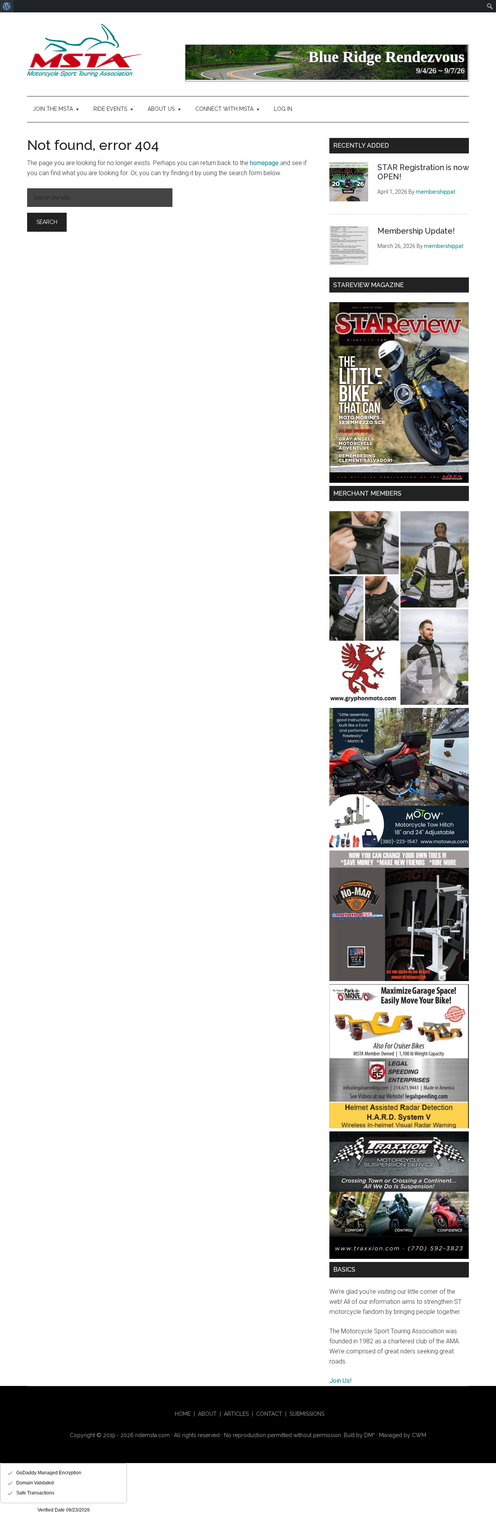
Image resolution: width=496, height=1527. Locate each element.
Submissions (306, 1414)
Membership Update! (416, 231)
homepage (264, 163)
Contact (269, 1414)
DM (369, 1435)
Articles (236, 1414)
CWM (419, 1435)
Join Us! (340, 1380)
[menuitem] (7, 6)
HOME (183, 1414)
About (207, 1414)
